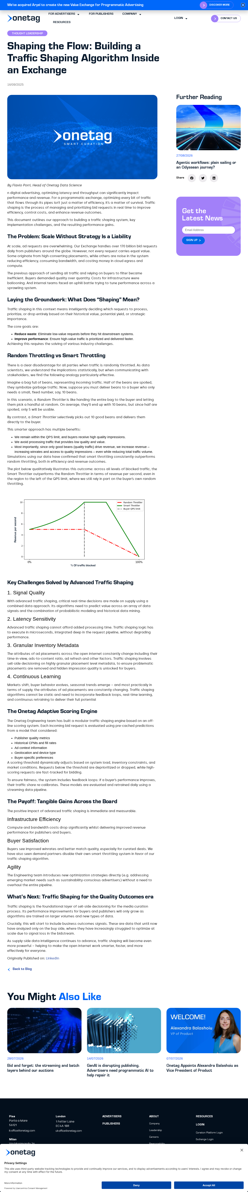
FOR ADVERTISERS (61, 14)
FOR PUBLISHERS (101, 14)
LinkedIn (52, 958)
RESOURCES (61, 22)
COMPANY (129, 14)
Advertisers (111, 1116)
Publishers (111, 1124)
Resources (204, 1116)
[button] (192, 178)
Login (178, 18)
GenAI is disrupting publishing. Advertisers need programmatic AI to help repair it (120, 1071)
